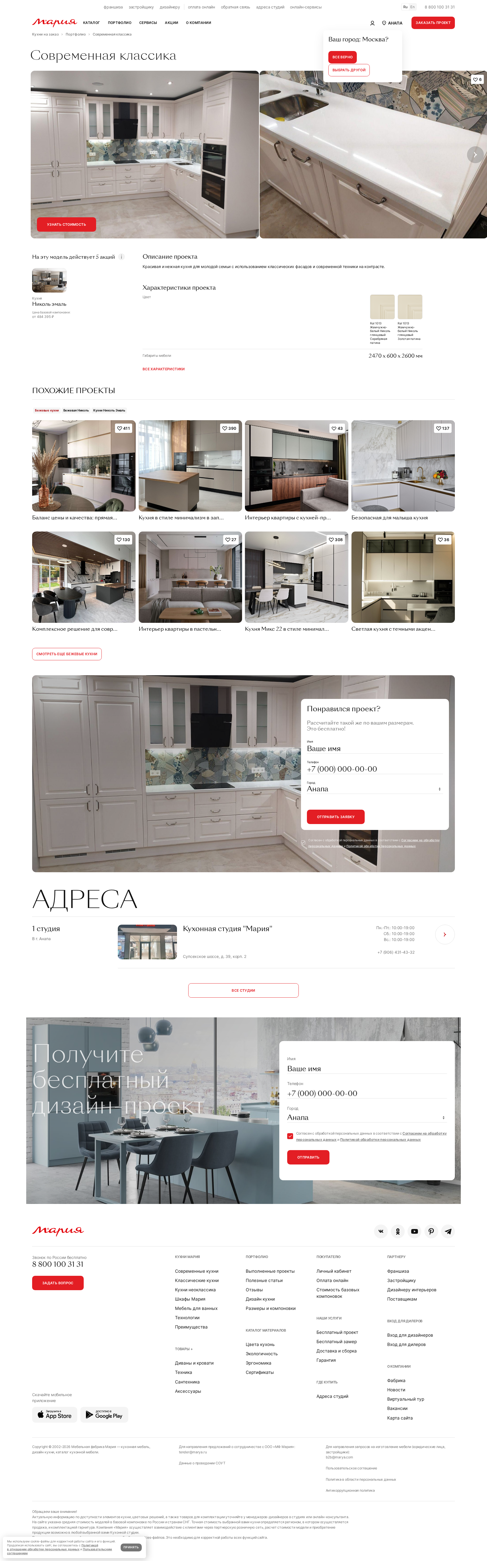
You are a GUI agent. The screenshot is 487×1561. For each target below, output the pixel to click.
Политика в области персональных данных (361, 1479)
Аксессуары (188, 1391)
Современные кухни (196, 1271)
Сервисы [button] (148, 23)
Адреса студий (332, 1396)
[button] (391, 23)
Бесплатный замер (336, 1341)
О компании (399, 1366)
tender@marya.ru (193, 1452)
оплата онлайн (201, 7)
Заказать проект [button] (433, 23)
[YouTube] (414, 1231)
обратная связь (235, 7)
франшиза (113, 7)
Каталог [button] (91, 23)
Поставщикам (402, 1299)
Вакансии (397, 1408)
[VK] (381, 1231)
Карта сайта (400, 1418)
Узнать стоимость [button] (66, 224)
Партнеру (396, 1257)
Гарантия (326, 1360)
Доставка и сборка (336, 1351)
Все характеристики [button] (164, 369)
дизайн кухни (43, 1452)
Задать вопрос (58, 1283)
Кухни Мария (187, 1257)
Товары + (184, 1349)
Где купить (327, 1382)
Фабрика (396, 1380)
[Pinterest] (431, 1231)
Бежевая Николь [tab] (76, 410)
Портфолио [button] (119, 23)
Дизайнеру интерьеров (412, 1289)
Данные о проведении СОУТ (202, 1463)
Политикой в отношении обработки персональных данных (52, 1547)
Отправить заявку (336, 817)
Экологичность (262, 1353)
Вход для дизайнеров (410, 1335)
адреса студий (270, 7)
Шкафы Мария (190, 1299)
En (412, 7)
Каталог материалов (266, 1330)
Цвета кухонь (260, 1344)
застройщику (141, 7)
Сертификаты (260, 1372)
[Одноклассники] (398, 1231)
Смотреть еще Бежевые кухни (67, 654)
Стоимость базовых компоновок (337, 1293)
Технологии (187, 1317)
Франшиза (398, 1271)
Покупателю (328, 1257)
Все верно (343, 57)
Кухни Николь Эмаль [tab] (109, 410)
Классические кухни (197, 1280)
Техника (183, 1372)
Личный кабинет (333, 1271)
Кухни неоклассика (195, 1289)
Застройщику (401, 1280)
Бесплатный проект (337, 1332)
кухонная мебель (135, 1447)
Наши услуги (329, 1318)
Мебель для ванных (196, 1308)
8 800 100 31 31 (440, 7)
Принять (131, 1547)
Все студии (243, 990)
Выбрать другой (349, 70)
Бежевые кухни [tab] (47, 410)
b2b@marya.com (339, 1457)
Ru (405, 7)
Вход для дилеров (405, 1321)
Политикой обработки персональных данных (381, 846)
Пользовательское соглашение (351, 1468)
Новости (396, 1389)
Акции (171, 23)
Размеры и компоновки (271, 1308)
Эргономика (258, 1363)
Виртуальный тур (405, 1399)
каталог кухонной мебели (77, 1452)
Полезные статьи (264, 1280)
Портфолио (257, 1257)
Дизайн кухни (260, 1299)
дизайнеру (170, 7)
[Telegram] (448, 1231)
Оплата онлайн (332, 1280)
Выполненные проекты (270, 1271)
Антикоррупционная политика (350, 1490)
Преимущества (191, 1327)
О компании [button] (198, 23)
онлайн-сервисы (306, 7)
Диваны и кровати (194, 1363)
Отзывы (254, 1289)
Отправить (308, 1157)
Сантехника (187, 1382)
